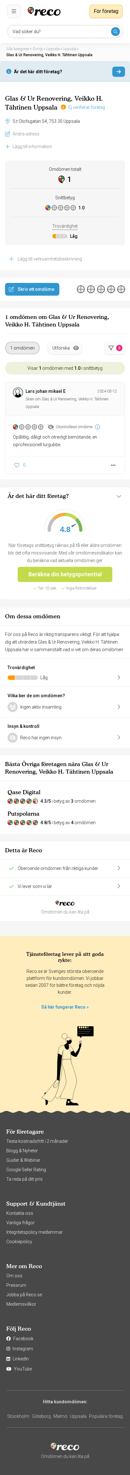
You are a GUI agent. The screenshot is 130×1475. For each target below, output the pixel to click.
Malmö (60, 1416)
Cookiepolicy (19, 1241)
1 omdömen (22, 348)
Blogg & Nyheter (22, 1150)
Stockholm (18, 1416)
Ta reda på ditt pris (24, 1179)
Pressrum (16, 1285)
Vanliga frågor (20, 1222)
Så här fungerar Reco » (65, 1007)
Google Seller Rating (26, 1169)
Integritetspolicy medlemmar (34, 1232)
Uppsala (78, 1416)
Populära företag (106, 1416)
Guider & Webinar (23, 1160)
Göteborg (41, 1416)
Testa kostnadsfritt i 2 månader (37, 1141)
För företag (106, 11)
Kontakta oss (19, 1213)
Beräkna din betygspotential (65, 574)
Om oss (14, 1275)
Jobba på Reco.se (24, 1294)
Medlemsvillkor (21, 1304)
